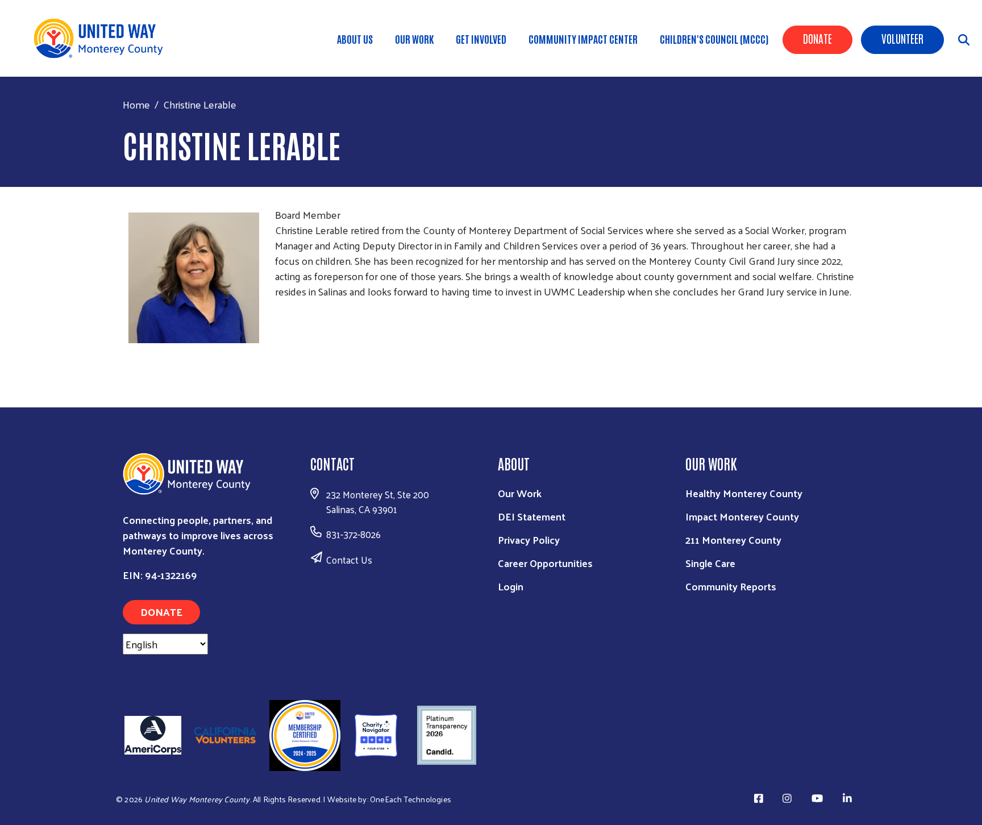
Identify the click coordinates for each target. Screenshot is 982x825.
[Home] (102, 38)
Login (510, 586)
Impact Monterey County (742, 516)
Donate (817, 38)
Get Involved (481, 38)
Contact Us (349, 559)
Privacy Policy (529, 539)
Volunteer (902, 38)
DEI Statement (531, 516)
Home (136, 104)
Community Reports (730, 586)
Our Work (414, 38)
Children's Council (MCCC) (714, 38)
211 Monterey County (733, 539)
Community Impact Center (583, 38)
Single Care (710, 563)
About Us (355, 38)
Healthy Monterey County (743, 493)
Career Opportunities (545, 563)
